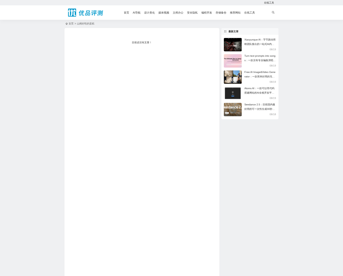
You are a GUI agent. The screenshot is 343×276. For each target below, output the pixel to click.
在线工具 (269, 2)
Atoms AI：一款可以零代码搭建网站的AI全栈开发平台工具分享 (259, 93)
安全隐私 (192, 12)
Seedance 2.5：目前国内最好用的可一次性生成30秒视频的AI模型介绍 (259, 109)
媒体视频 (163, 12)
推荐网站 (235, 12)
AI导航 (137, 12)
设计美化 (149, 12)
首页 (126, 12)
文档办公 (178, 12)
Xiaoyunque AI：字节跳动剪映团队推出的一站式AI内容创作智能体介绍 (260, 44)
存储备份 (221, 12)
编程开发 (206, 12)
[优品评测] (85, 12)
